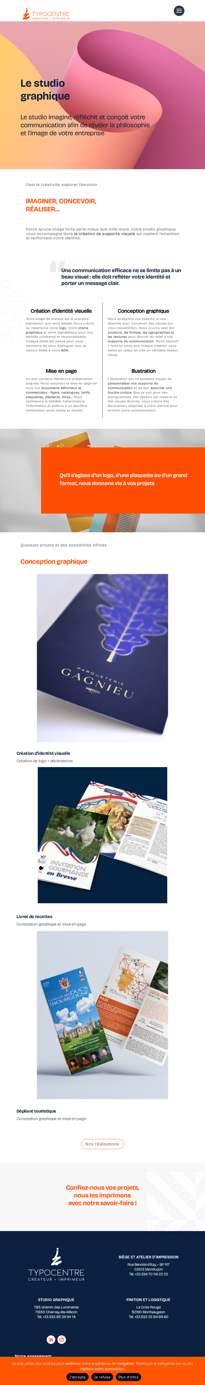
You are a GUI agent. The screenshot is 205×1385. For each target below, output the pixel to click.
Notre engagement (33, 1356)
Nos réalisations (102, 1143)
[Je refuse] (198, 1371)
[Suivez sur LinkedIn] (51, 1339)
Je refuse (102, 1377)
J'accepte (77, 1377)
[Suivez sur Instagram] (61, 1339)
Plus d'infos (129, 1377)
